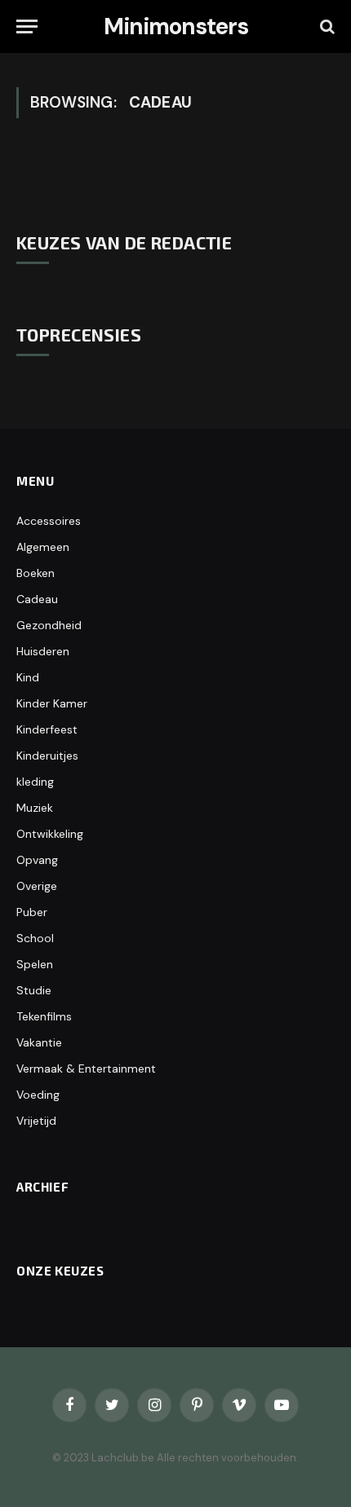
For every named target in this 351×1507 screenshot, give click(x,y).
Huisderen (42, 651)
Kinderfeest (47, 729)
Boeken (35, 573)
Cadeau (37, 599)
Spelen (34, 964)
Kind (27, 677)
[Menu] (27, 26)
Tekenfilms (44, 1016)
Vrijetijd (36, 1120)
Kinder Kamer (51, 703)
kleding (35, 781)
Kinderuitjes (47, 755)
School (35, 938)
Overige (36, 886)
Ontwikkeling (49, 833)
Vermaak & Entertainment (86, 1068)
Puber (31, 912)
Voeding (38, 1094)
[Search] (326, 26)
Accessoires (48, 520)
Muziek (34, 807)
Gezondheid (49, 625)
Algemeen (42, 547)
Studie (33, 990)
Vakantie (39, 1042)
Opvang (37, 860)
